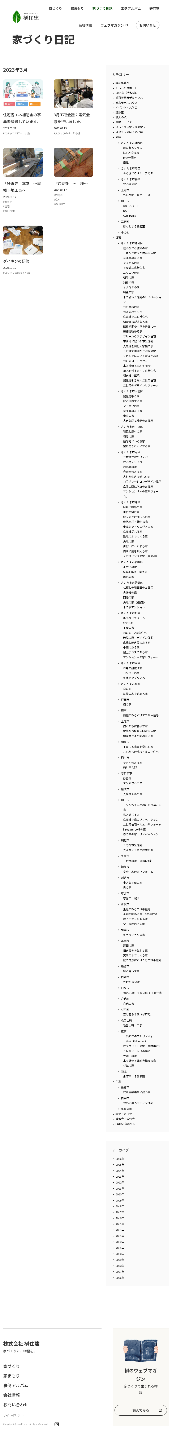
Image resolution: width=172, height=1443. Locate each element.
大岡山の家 (130, 1056)
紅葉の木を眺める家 (135, 694)
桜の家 (127, 689)
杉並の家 (128, 1065)
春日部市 (126, 773)
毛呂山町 (126, 1020)
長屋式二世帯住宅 (134, 268)
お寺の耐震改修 (132, 668)
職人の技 (121, 117)
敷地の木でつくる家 (135, 536)
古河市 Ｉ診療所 (134, 1076)
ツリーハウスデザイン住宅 (139, 336)
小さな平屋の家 (132, 883)
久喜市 (125, 856)
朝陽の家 (128, 277)
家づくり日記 (102, 8)
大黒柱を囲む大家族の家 (138, 346)
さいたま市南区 (130, 168)
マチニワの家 (131, 406)
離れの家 (128, 577)
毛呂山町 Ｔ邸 (132, 1025)
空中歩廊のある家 (134, 924)
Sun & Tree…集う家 (135, 572)
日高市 (125, 988)
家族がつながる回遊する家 (139, 731)
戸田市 (125, 699)
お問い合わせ (15, 1405)
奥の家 (127, 887)
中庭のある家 (131, 647)
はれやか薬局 (131, 153)
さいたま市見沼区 (132, 583)
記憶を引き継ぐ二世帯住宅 (139, 380)
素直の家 (128, 416)
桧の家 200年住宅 (135, 633)
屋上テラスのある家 (135, 652)
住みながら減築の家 (135, 248)
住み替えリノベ (132, 462)
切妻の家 (128, 436)
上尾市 (125, 190)
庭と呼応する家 (132, 401)
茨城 (123, 1072)
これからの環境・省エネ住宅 (141, 752)
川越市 (125, 840)
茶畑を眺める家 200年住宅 (140, 914)
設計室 (120, 112)
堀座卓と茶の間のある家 (138, 736)
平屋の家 (128, 628)
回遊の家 (128, 597)
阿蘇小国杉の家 (132, 507)
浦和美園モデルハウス (129, 97)
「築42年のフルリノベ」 (138, 1036)
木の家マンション (134, 607)
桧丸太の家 (130, 467)
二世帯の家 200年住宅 (137, 861)
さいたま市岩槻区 (132, 562)
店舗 (118, 137)
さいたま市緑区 (130, 502)
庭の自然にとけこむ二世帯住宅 (142, 960)
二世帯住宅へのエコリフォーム (142, 824)
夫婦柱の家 (130, 592)
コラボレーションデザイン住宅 (142, 481)
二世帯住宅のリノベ (135, 457)
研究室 (154, 8)
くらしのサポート (126, 88)
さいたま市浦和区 (132, 143)
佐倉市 (125, 1087)
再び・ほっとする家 (135, 546)
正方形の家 (130, 567)
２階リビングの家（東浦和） (141, 556)
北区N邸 (128, 623)
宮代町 (125, 999)
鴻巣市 (125, 867)
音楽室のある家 (132, 258)
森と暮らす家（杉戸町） (138, 1014)
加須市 (125, 789)
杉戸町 (125, 1010)
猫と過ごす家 (131, 815)
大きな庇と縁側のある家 (138, 420)
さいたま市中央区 (132, 427)
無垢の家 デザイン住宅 (138, 637)
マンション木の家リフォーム (141, 657)
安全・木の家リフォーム (138, 872)
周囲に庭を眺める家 (135, 551)
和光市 (125, 930)
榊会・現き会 (124, 1114)
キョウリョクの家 (134, 935)
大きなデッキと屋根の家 (138, 850)
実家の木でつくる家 (135, 955)
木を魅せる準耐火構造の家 (139, 1061)
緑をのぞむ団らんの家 (136, 517)
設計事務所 (122, 83)
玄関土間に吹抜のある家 (138, 486)
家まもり (77, 8)
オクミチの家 (131, 287)
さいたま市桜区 (130, 179)
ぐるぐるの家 (131, 263)
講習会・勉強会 (125, 1119)
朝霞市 (125, 742)
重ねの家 (126, 1109)
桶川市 (125, 758)
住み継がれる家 (132, 532)
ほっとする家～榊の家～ (131, 127)
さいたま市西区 (130, 663)
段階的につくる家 (134, 441)
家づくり (55, 8)
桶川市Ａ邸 (130, 767)
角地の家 (128, 541)
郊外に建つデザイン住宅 (138, 1103)
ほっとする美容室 (134, 226)
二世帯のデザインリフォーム (141, 385)
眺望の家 (128, 292)
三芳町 (125, 221)
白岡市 (125, 977)
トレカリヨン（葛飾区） (138, 1051)
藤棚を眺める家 (132, 331)
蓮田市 (125, 941)
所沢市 (125, 904)
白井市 (125, 1098)
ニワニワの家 (131, 273)
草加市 (125, 893)
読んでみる (141, 1410)
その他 (125, 232)
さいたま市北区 (130, 613)
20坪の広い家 (131, 982)
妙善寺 (127, 778)
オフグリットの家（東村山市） (142, 1046)
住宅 (118, 237)
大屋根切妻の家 (132, 794)
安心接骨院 (130, 184)
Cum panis (129, 215)
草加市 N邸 (131, 898)
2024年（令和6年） (127, 93)
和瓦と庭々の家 (132, 431)
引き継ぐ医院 (131, 375)
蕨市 (123, 710)
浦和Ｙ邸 (128, 282)
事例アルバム (131, 8)
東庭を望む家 (131, 512)
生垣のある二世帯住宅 (136, 909)
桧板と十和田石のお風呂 (138, 587)
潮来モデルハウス (126, 103)
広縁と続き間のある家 (136, 643)
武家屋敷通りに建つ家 (136, 1092)
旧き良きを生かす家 (135, 950)
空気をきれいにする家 (136, 446)
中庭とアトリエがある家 (138, 527)
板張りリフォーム (134, 618)
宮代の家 (128, 1004)
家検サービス (124, 122)
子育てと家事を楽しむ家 (138, 747)
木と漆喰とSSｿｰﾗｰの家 (137, 366)
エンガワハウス (132, 783)
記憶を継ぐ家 (131, 396)
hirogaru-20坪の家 (134, 829)
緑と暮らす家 (131, 971)
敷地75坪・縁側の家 (135, 522)
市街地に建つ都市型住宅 (138, 341)
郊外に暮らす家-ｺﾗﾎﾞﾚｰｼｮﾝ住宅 (142, 993)
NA (125, 211)
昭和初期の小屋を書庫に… (139, 326)
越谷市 (125, 878)
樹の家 (127, 704)
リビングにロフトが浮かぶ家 (141, 356)
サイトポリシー (13, 1415)
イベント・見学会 (126, 107)
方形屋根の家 (131, 307)
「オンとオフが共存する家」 (141, 253)
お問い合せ (147, 25)
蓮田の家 (128, 945)
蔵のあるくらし (132, 148)
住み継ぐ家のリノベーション (141, 820)
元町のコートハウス (135, 361)
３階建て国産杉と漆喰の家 (139, 351)
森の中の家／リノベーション (141, 834)
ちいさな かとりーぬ (136, 195)
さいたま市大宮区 (132, 391)
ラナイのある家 (132, 763)
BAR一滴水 (129, 157)
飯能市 (125, 966)
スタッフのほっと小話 (129, 132)
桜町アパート (131, 206)
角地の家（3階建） (134, 602)
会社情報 (85, 25)
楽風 (126, 162)
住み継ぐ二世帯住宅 (135, 317)
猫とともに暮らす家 (135, 726)
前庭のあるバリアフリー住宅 (141, 715)
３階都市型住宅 (132, 845)
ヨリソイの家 (131, 673)
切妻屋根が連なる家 (135, 322)
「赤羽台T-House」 (135, 1041)
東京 (123, 1031)
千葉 (118, 1081)
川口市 (125, 201)
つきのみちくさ (132, 312)
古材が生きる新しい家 (136, 477)
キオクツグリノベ (134, 678)
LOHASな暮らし (125, 1124)
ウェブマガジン (112, 25)
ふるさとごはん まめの (138, 173)
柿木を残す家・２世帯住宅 (139, 371)
